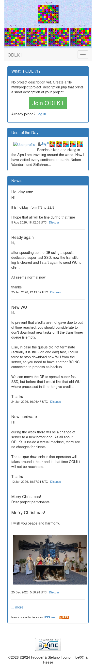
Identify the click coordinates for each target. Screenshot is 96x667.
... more (17, 607)
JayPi (45, 143)
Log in (41, 113)
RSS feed (51, 617)
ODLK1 (15, 54)
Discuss (54, 222)
